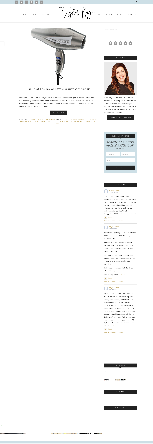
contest (80, 122)
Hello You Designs (131, 438)
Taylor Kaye (76, 13)
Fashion (45, 120)
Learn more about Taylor (119, 117)
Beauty (32, 120)
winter (52, 120)
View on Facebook (110, 221)
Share (121, 221)
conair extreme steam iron (44, 122)
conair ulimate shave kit (66, 122)
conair (69, 120)
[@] (108, 374)
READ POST (58, 112)
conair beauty (79, 120)
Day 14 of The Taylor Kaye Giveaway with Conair (58, 89)
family (38, 120)
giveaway (88, 122)
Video (109, 217)
